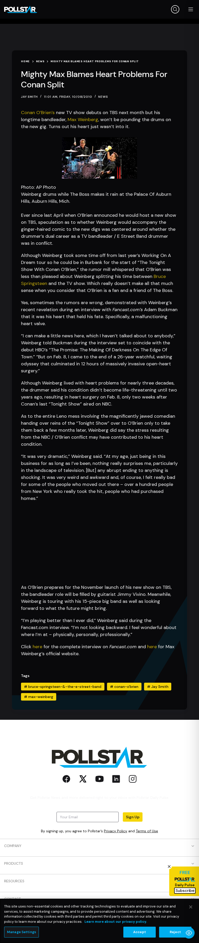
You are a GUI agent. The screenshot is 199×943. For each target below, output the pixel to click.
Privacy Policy (115, 831)
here (37, 647)
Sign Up (132, 817)
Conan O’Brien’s (38, 112)
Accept (139, 932)
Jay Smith (157, 686)
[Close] (190, 907)
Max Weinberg (83, 119)
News (103, 97)
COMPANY (13, 845)
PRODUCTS (13, 863)
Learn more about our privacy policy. (115, 921)
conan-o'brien (124, 686)
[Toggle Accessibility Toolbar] (189, 933)
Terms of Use (147, 831)
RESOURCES (14, 881)
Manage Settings (21, 932)
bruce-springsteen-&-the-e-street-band (62, 686)
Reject (175, 932)
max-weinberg (38, 696)
